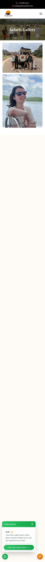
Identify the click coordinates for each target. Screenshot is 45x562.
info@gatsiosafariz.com (24, 6)
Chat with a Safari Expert (17, 547)
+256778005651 (23, 3)
